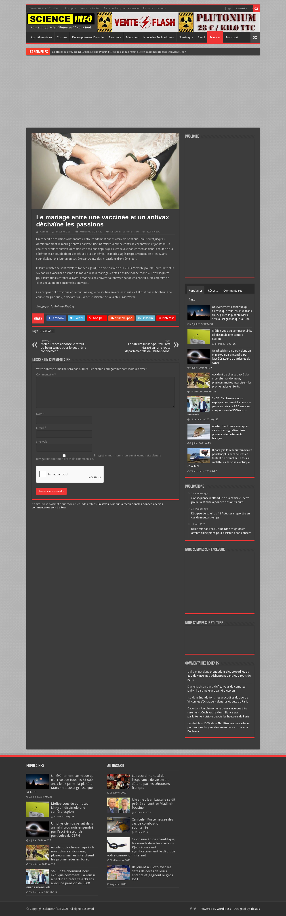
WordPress (224, 908)
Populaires (195, 290)
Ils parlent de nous (154, 8)
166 (233, 343)
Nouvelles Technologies (158, 37)
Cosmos (62, 37)
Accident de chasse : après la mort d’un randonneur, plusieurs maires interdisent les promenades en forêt (73, 853)
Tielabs (255, 908)
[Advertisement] (143, 92)
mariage (47, 331)
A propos (70, 8)
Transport (231, 37)
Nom (40, 414)
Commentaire (46, 374)
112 (216, 419)
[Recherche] (256, 8)
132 (214, 391)
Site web (41, 441)
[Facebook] (225, 8)
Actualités (85, 231)
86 (215, 471)
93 (209, 443)
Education (132, 37)
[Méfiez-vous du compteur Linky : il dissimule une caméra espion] (198, 336)
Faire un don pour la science (121, 8)
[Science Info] (60, 21)
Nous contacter (89, 8)
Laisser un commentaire (124, 231)
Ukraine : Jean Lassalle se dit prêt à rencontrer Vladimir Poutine (153, 804)
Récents (213, 290)
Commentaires (232, 290)
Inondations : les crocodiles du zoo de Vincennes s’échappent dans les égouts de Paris (219, 675)
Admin (44, 231)
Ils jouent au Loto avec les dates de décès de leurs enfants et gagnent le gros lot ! (152, 873)
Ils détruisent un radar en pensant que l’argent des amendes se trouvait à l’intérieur (218, 727)
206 (211, 324)
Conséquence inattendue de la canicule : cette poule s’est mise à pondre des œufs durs (103, 51)
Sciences (215, 37)
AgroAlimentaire (41, 37)
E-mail (41, 427)
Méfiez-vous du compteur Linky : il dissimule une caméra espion (232, 334)
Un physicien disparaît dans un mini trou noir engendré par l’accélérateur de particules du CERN (72, 829)
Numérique (186, 37)
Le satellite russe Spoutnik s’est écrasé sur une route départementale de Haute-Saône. (147, 346)
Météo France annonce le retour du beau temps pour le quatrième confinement (63, 346)
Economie (115, 37)
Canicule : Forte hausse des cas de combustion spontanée (152, 823)
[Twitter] (229, 8)
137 (210, 367)
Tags (192, 299)
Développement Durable (88, 37)
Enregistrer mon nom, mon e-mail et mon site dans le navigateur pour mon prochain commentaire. (98, 457)
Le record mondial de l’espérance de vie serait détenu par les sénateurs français (151, 782)
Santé (201, 37)
